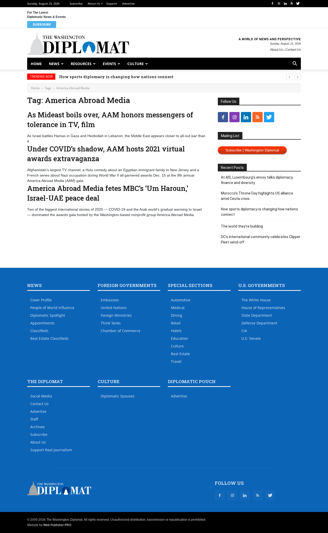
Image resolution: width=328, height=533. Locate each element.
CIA (244, 330)
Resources (81, 63)
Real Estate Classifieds (49, 338)
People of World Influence (52, 307)
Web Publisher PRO (57, 525)
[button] (295, 64)
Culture (135, 63)
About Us (94, 3)
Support (111, 3)
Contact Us (293, 49)
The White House (256, 300)
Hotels (176, 330)
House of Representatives (263, 307)
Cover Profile (41, 300)
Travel (176, 361)
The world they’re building (242, 226)
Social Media (41, 396)
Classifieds (39, 330)
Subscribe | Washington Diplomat (252, 150)
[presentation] (289, 77)
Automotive (180, 300)
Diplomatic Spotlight (47, 315)
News (54, 63)
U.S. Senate (251, 338)
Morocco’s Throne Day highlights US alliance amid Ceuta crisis (257, 196)
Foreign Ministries (116, 315)
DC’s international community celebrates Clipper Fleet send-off (260, 239)
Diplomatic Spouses (118, 396)
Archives (37, 426)
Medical (177, 307)
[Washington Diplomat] (78, 43)
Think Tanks (111, 323)
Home (36, 63)
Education (179, 338)
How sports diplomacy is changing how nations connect (116, 76)
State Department (256, 315)
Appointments (42, 323)
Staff (34, 419)
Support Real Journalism (51, 449)
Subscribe (76, 3)
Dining (176, 315)
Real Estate (180, 353)
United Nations (114, 307)
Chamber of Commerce (120, 330)
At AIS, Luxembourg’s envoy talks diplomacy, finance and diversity (257, 180)
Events (109, 63)
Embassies (110, 300)
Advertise (128, 3)
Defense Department (259, 323)
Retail (176, 323)
